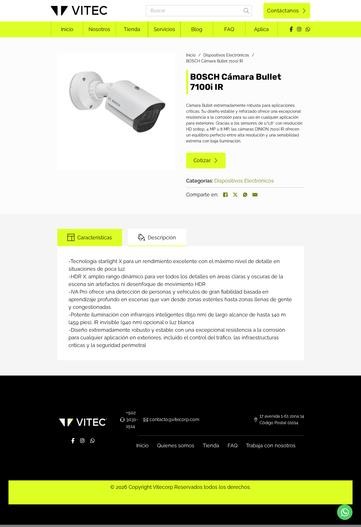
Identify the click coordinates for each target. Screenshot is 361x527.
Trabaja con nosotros (271, 445)
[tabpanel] (180, 303)
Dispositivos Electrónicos (226, 55)
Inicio (190, 55)
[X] (235, 194)
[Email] (255, 194)
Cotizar (202, 160)
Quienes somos (175, 445)
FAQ (232, 445)
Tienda (211, 445)
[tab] (89, 237)
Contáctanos (283, 11)
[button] (167, 60)
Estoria (141, 499)
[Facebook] (225, 194)
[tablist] (180, 237)
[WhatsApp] (245, 194)
